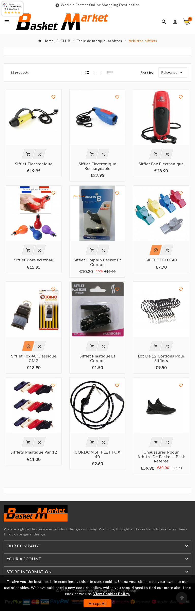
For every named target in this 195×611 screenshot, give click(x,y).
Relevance (172, 72)
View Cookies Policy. (111, 593)
